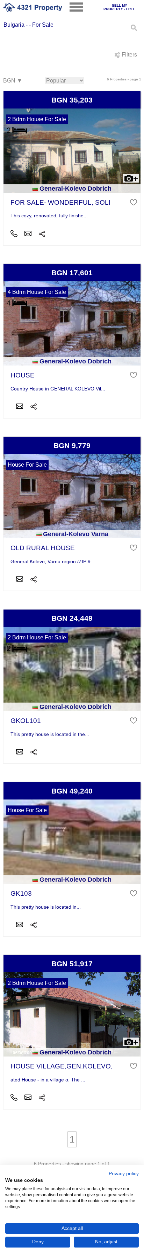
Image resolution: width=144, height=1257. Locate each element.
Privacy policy (124, 1173)
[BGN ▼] (12, 81)
